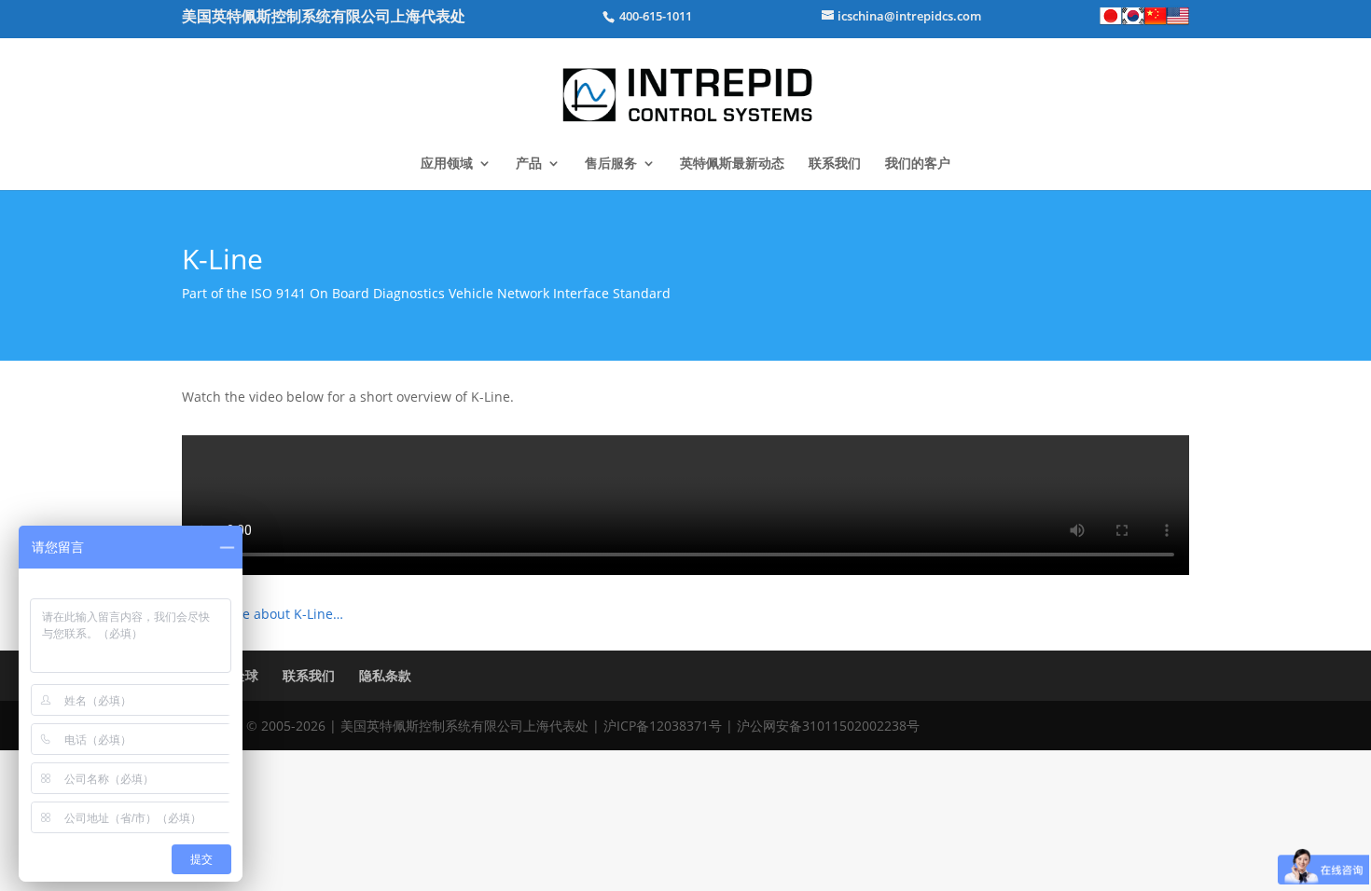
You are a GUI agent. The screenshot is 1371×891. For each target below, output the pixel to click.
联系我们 (835, 164)
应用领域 (447, 164)
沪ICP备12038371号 (662, 725)
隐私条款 (385, 675)
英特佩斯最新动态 (732, 164)
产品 (529, 164)
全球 (245, 675)
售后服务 (611, 164)
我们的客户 (917, 164)
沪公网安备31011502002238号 (828, 725)
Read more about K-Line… (262, 614)
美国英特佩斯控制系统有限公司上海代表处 (323, 16)
